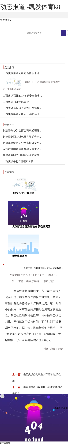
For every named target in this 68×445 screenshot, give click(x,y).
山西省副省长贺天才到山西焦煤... (22, 108)
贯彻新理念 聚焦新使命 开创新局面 (31, 226)
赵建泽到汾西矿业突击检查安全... (22, 142)
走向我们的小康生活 (23, 193)
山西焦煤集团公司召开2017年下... (22, 114)
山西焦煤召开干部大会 (16, 101)
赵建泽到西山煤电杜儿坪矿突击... (22, 136)
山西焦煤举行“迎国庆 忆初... (19, 161)
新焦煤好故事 (19, 256)
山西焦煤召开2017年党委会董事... (22, 95)
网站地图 (5, 443)
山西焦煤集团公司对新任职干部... (22, 73)
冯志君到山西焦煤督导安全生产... (22, 149)
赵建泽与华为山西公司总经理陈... (22, 130)
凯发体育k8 (6, 20)
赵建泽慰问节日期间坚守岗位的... (22, 155)
